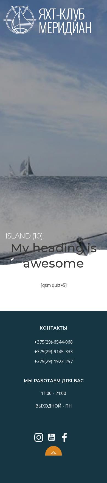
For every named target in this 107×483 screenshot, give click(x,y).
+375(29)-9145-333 (53, 352)
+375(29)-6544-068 (53, 342)
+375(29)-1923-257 (53, 361)
